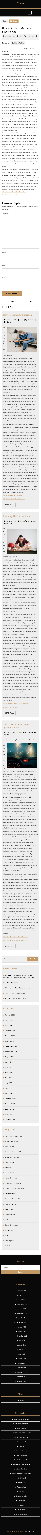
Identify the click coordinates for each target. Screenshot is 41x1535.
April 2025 (8, 1020)
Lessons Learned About (10, 707)
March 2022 (9, 1062)
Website (4, 278)
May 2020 (8, 1083)
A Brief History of (11, 983)
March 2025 (9, 1025)
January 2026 (10, 1015)
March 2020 (9, 1093)
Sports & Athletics (11, 1225)
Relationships (10, 1214)
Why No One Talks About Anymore (14, 499)
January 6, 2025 (11, 521)
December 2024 (10, 1041)
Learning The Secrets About (17, 516)
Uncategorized (10, 1240)
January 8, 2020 (11, 320)
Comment (5, 213)
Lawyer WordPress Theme (15, 1532)
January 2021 (10, 1077)
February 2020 (10, 1098)
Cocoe (20, 3)
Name (4, 252)
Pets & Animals (10, 1204)
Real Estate (9, 1209)
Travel (7, 1235)
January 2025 (10, 1036)
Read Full (10, 505)
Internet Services (11, 1193)
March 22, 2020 (10, 36)
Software (8, 1220)
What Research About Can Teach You (14, 192)
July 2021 (8, 1072)
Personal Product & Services (15, 1199)
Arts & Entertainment (12, 1141)
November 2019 (10, 1114)
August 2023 (9, 1057)
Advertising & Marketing (13, 1136)
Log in (21, 1400)
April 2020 (8, 1088)
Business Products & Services (15, 1152)
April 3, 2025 (10, 732)
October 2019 (10, 1119)
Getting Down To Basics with (15, 998)
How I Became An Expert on (17, 314)
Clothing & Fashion (18, 43)
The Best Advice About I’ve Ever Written (15, 703)
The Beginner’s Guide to (9, 195)
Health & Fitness (11, 1178)
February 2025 (10, 1030)
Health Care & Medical (13, 1183)
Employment (9, 1162)
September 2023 (11, 1051)
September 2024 (11, 1046)
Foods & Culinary (11, 1173)
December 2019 (10, 1109)
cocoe (20, 36)
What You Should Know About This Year (15, 937)
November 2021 (10, 1067)
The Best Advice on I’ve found (12, 495)
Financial (8, 1167)
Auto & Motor (9, 1146)
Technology (9, 1230)
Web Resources (10, 1246)
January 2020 (10, 1104)
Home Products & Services (14, 1188)
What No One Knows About (15, 993)
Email (4, 265)
